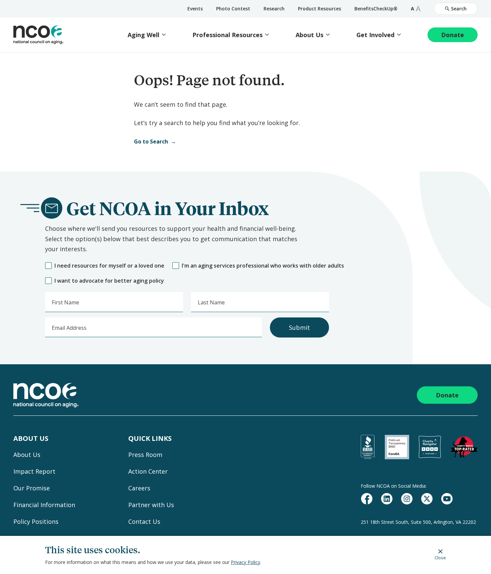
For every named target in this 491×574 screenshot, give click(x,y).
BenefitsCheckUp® (375, 8)
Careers (139, 488)
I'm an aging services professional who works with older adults (263, 265)
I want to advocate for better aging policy (109, 280)
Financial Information (44, 505)
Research (274, 8)
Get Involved (375, 34)
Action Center (148, 471)
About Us (309, 34)
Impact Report (34, 471)
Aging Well (143, 34)
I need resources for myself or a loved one (109, 265)
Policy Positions (35, 521)
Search (459, 8)
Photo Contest (233, 8)
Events (195, 8)
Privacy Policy (245, 562)
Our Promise (31, 488)
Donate (452, 35)
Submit (299, 327)
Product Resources (319, 8)
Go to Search (151, 141)
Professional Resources (227, 34)
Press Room (145, 455)
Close (440, 557)
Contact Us (144, 521)
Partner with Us (151, 505)
